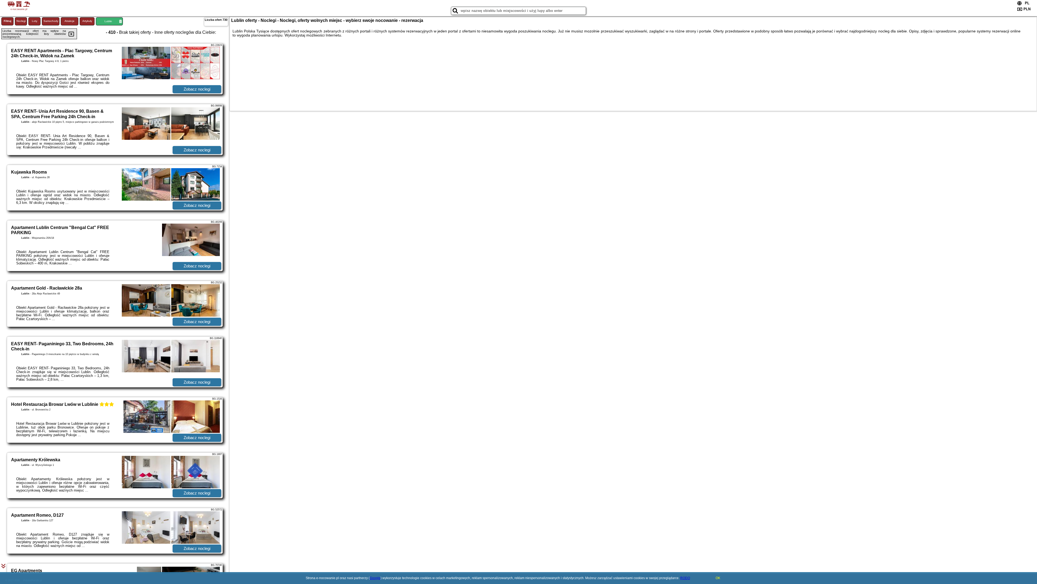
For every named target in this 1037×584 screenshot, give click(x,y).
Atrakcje (70, 20)
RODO (685, 578)
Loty (34, 20)
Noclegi (21, 20)
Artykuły (87, 20)
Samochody (50, 20)
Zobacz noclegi (197, 89)
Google (375, 578)
